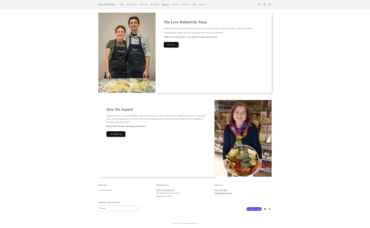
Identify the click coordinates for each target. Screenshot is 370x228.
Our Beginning (116, 134)
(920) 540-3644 (220, 190)
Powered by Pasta (193, 223)
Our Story (171, 45)
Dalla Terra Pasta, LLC (165, 190)
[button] (132, 4)
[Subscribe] (137, 208)
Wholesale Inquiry (105, 190)
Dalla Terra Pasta (182, 223)
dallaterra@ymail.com (223, 193)
